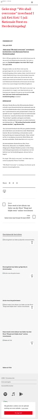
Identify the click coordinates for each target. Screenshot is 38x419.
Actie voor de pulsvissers (11, 300)
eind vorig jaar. (29, 139)
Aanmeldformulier (7, 385)
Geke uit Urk (7, 367)
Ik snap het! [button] (18, 413)
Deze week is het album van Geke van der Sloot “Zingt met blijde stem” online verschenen (17, 334)
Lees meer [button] (24, 408)
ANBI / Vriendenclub (7, 378)
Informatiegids (6, 382)
